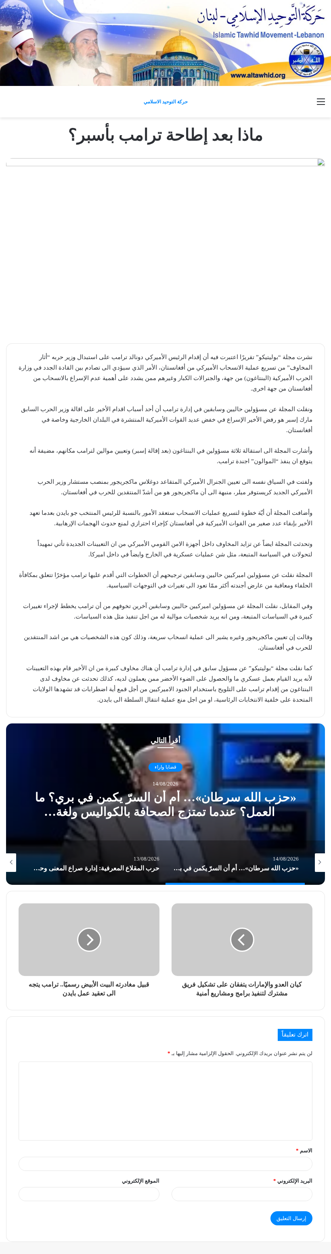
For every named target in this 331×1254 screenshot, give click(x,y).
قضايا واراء (165, 767)
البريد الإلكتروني (292, 1181)
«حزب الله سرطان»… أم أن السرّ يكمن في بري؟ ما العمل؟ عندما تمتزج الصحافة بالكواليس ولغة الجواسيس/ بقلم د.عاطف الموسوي (165, 811)
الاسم (304, 1150)
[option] (165, 804)
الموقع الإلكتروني (140, 1181)
